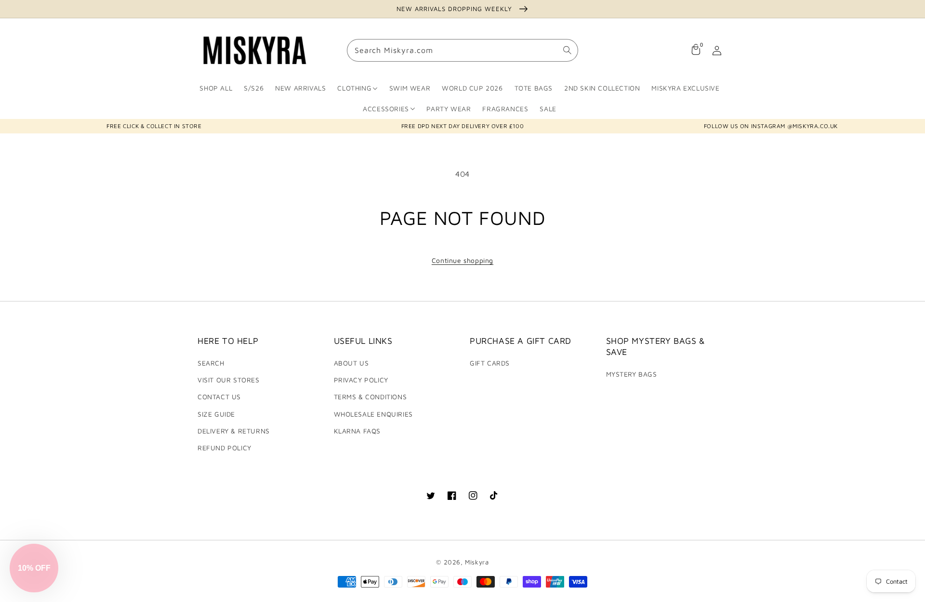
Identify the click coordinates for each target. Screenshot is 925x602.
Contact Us (219, 397)
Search (211, 363)
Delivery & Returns (234, 431)
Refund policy (224, 448)
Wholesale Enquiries (373, 414)
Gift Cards (490, 363)
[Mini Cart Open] (695, 50)
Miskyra (477, 562)
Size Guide (216, 414)
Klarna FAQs (357, 431)
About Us (351, 363)
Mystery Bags (631, 374)
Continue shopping (462, 260)
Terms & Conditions (370, 397)
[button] (34, 568)
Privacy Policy (361, 380)
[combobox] (462, 51)
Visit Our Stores (229, 380)
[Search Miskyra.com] (567, 50)
